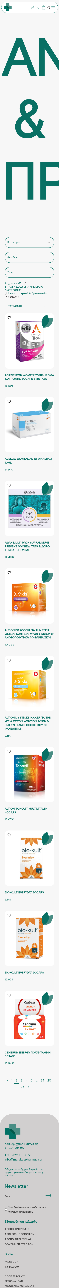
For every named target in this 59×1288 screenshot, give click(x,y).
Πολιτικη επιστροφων (19, 1244)
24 (42, 1080)
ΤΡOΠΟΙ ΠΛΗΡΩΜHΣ (17, 1229)
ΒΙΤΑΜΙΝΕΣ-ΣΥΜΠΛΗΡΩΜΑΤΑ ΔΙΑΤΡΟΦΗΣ (24, 288)
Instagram (12, 1267)
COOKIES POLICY (15, 1276)
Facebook (11, 1261)
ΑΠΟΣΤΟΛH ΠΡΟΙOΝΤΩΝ (19, 1234)
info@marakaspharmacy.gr (23, 1160)
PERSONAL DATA (14, 1281)
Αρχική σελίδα (14, 283)
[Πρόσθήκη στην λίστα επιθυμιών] (9, 318)
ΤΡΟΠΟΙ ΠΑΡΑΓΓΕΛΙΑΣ (18, 1239)
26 (22, 1086)
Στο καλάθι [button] (29, 362)
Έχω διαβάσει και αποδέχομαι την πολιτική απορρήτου (28, 1209)
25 (49, 1080)
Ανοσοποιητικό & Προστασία (27, 293)
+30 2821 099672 (18, 1155)
